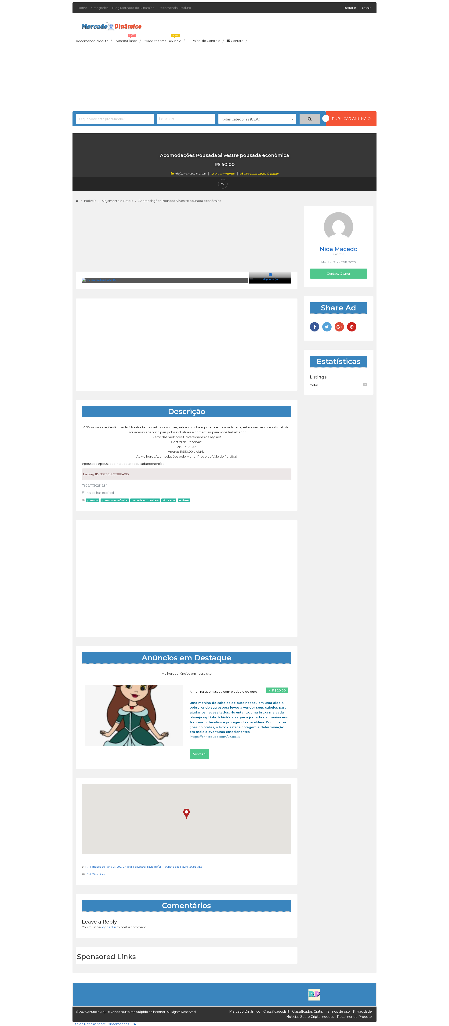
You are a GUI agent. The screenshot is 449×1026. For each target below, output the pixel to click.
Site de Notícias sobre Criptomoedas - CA (104, 1024)
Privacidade (362, 1011)
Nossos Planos (128, 39)
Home (82, 8)
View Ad (199, 754)
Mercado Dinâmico (244, 1011)
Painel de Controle (208, 41)
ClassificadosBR (276, 1011)
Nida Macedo (338, 249)
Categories (99, 8)
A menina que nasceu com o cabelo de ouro (223, 691)
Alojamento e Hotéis (190, 173)
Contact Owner (338, 273)
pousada (92, 500)
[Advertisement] (224, 78)
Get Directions (96, 874)
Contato (239, 41)
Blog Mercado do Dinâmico (133, 8)
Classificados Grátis (307, 1011)
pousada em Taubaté (145, 500)
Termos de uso (338, 1011)
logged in (108, 927)
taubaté (184, 500)
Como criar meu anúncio (164, 39)
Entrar (366, 7)
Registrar (350, 7)
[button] (186, 814)
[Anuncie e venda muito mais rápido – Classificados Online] (111, 25)
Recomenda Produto (175, 8)
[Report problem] (223, 184)
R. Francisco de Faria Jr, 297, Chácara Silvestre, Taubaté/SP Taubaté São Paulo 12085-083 (143, 866)
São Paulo (169, 500)
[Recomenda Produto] (314, 994)
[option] (186, 722)
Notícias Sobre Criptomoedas (310, 1017)
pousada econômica (114, 500)
